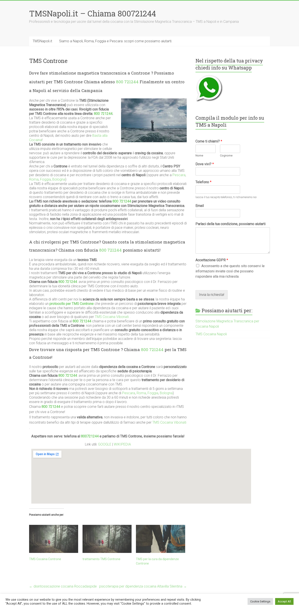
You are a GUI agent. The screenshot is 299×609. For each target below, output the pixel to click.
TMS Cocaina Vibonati (112, 317)
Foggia (45, 179)
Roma (34, 179)
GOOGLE (105, 444)
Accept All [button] (284, 601)
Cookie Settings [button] (260, 601)
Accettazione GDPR (211, 260)
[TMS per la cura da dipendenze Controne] (160, 539)
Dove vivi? (204, 164)
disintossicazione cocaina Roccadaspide (63, 586)
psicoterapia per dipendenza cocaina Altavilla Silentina (143, 586)
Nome (199, 155)
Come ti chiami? (208, 141)
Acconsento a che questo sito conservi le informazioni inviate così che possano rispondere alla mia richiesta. (230, 271)
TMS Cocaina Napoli (211, 334)
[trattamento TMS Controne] (107, 539)
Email (199, 206)
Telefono (203, 182)
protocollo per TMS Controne (71, 304)
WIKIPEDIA (122, 444)
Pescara (178, 175)
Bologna (58, 179)
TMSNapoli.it (42, 41)
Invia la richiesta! (211, 295)
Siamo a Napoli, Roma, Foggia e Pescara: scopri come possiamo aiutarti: (115, 41)
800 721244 (127, 81)
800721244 (90, 436)
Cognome (226, 155)
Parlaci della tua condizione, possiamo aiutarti (230, 224)
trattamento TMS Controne (101, 559)
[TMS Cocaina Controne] (53, 539)
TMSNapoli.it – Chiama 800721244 (92, 13)
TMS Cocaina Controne (45, 559)
